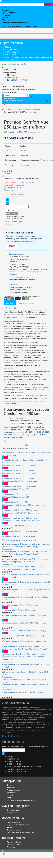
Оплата (5, 17)
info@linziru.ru (11, 49)
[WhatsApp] (27, 298)
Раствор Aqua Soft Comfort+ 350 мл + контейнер (22, 525)
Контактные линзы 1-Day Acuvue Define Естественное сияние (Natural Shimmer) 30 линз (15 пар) (24, 552)
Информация (10, 30)
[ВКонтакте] (5, 298)
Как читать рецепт (15, 194)
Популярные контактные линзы (19, 540)
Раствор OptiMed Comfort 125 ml (15, 502)
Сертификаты (9, 190)
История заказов (14, 844)
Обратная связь (13, 810)
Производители (13, 822)
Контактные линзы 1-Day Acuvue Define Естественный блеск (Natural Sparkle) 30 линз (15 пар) (24, 567)
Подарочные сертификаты (18, 824)
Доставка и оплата (26, 302)
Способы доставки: (17, 254)
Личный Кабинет (14, 842)
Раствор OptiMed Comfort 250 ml (15, 494)
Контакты (6, 15)
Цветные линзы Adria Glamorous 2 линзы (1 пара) (23, 635)
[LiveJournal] (19, 298)
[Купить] (3, 457)
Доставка (6, 10)
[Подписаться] (3, 753)
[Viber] (23, 298)
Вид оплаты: (14, 284)
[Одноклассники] (9, 298)
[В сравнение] (13, 210)
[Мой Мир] (12, 298)
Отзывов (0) (11, 308)
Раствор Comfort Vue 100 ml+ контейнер (19, 486)
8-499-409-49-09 (12, 54)
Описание (10, 302)
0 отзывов (6, 173)
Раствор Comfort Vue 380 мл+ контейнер (19, 536)
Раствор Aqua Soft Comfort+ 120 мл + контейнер (22, 518)
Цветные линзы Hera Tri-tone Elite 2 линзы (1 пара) (23, 654)
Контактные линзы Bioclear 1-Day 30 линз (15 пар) (23, 646)
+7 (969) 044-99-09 (14, 221)
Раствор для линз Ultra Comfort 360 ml (18, 470)
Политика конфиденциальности (20, 832)
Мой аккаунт (9, 36)
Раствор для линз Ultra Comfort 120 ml (18, 478)
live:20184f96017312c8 (18, 80)
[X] (16, 298)
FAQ (4, 20)
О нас (4, 7)
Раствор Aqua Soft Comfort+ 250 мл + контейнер (22, 510)
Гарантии (13, 274)
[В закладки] (8, 210)
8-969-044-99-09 (12, 52)
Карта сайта (12, 812)
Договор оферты (14, 829)
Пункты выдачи (8, 12)
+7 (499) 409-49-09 (14, 218)
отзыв (14, 314)
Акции (9, 827)
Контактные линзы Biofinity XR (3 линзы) (19, 610)
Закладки (11, 847)
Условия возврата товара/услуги (15, 22)
